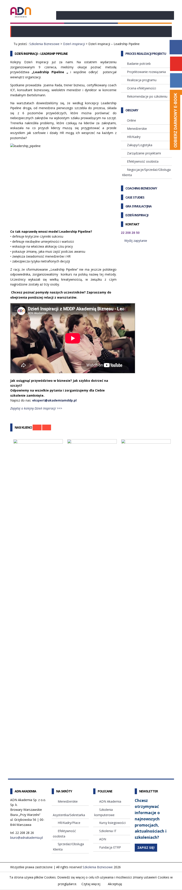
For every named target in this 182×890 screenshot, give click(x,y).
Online (131, 120)
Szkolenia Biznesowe (44, 44)
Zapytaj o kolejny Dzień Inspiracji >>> (36, 408)
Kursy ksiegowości (112, 823)
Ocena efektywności (141, 88)
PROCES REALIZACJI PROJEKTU (145, 53)
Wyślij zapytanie (135, 240)
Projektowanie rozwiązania (146, 72)
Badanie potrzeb (139, 63)
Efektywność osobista (142, 161)
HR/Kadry (133, 137)
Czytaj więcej (90, 884)
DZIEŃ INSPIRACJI (136, 215)
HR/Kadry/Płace (69, 823)
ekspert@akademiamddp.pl (54, 400)
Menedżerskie (137, 128)
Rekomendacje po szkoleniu (147, 96)
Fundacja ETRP (110, 847)
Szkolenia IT (108, 831)
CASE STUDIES (134, 197)
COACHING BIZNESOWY (141, 188)
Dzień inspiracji (74, 44)
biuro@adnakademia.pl (26, 837)
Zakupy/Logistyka (139, 145)
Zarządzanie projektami (144, 153)
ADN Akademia (110, 801)
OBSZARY (131, 110)
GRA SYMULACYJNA (138, 206)
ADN (102, 839)
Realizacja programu (141, 80)
